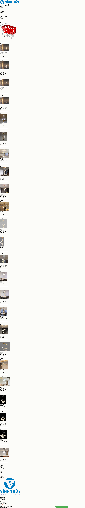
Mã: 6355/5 (2, 351)
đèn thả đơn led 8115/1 (3, 107)
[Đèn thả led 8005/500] (3, 280)
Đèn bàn (1, 15)
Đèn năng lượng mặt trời (3, 16)
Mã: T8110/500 (2, 141)
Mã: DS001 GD (2, 211)
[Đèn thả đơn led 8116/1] (4, 87)
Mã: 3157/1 (2, 386)
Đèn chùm (1, 12)
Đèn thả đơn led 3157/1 (3, 388)
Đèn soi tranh (2, 13)
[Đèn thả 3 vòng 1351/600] (3, 438)
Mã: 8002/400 (2, 316)
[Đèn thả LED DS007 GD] (4, 157)
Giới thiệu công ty (2, 495)
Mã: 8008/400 (2, 246)
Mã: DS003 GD (2, 193)
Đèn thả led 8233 (2, 230)
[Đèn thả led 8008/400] (2, 245)
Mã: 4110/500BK (2, 457)
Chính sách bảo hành (3, 496)
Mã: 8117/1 (2, 70)
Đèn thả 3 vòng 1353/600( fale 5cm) (5, 423)
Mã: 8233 (1, 228)
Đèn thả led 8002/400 (3, 318)
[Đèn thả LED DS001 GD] (4, 210)
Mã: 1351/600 (2, 439)
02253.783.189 (5, 5)
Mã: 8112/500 (2, 123)
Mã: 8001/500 (2, 334)
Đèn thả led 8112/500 (3, 125)
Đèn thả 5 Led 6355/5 (3, 353)
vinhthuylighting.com (4, 507)
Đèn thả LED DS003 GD (3, 195)
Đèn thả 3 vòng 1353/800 (4, 406)
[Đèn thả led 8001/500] (4, 333)
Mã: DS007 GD (2, 158)
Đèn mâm (1, 10)
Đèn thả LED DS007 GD (3, 160)
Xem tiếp (1, 464)
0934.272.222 (10, 5)
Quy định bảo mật (2, 498)
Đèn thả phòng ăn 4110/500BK (5, 458)
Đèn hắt (1, 467)
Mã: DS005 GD (2, 176)
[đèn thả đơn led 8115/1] (4, 105)
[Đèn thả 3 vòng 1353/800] (3, 403)
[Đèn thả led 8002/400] (3, 315)
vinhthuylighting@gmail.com (5, 502)
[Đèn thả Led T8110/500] (3, 140)
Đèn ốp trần (2, 11)
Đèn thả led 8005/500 (3, 283)
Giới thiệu (1, 20)
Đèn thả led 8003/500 (3, 300)
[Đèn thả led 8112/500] (3, 122)
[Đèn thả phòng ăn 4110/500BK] (4, 456)
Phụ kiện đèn (2, 19)
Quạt (0, 17)
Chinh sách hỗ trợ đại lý (3, 497)
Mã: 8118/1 (2, 53)
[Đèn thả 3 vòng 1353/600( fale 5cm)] (3, 421)
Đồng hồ (1, 18)
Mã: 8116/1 (2, 88)
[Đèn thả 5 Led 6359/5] (4, 368)
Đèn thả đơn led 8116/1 (3, 90)
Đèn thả (1, 8)
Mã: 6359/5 (2, 369)
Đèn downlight (2, 9)
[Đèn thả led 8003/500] (4, 298)
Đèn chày (1, 473)
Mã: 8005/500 (2, 281)
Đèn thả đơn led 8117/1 (3, 72)
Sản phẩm (1, 21)
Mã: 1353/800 (2, 404)
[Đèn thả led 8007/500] (4, 263)
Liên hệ (1, 22)
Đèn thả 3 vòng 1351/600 (4, 441)
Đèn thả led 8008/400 (3, 248)
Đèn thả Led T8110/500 (3, 142)
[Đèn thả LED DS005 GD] (4, 175)
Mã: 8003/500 (2, 299)
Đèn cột (1, 14)
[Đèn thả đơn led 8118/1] (4, 52)
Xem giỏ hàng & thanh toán (21, 39)
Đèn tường (1, 7)
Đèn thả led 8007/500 (3, 265)
